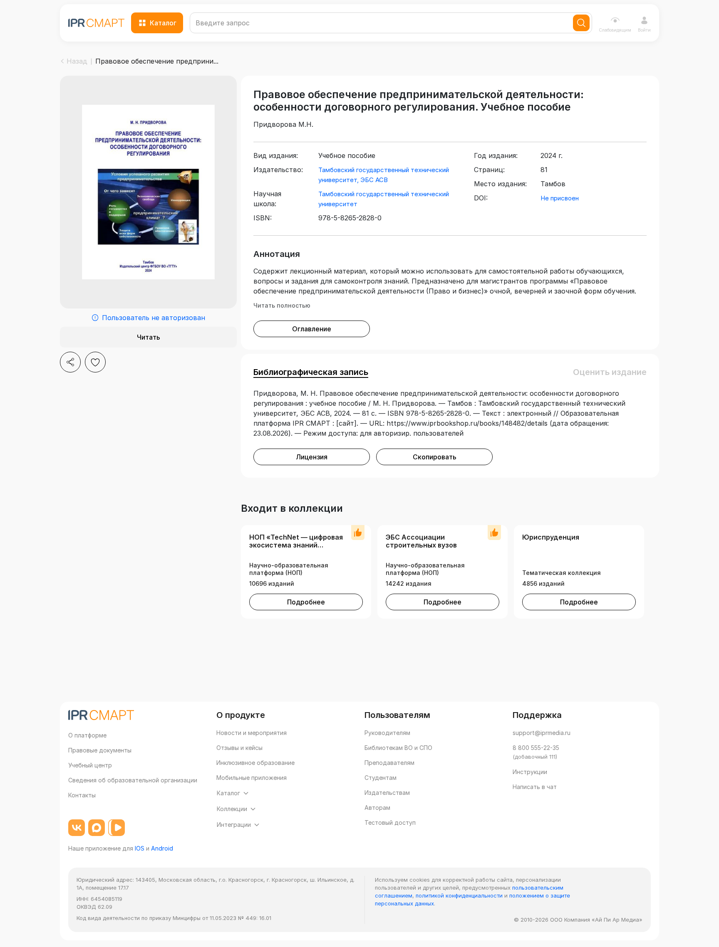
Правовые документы (99, 750)
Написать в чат (535, 786)
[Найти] (581, 23)
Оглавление (311, 329)
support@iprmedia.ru (541, 732)
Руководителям (387, 732)
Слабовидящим (615, 29)
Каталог (163, 23)
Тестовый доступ (390, 822)
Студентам (380, 777)
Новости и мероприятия (251, 732)
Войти (644, 29)
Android (162, 848)
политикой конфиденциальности (459, 895)
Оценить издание (610, 372)
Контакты (82, 795)
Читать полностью (281, 305)
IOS (139, 848)
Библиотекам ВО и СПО (398, 747)
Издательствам (387, 792)
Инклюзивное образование (255, 762)
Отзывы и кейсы (239, 747)
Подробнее (306, 602)
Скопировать (434, 457)
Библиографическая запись (310, 372)
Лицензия (311, 457)
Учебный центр (90, 765)
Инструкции (530, 771)
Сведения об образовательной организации (132, 780)
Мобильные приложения (251, 777)
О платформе (87, 735)
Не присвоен (559, 198)
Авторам (377, 807)
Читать (148, 337)
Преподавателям (389, 762)
